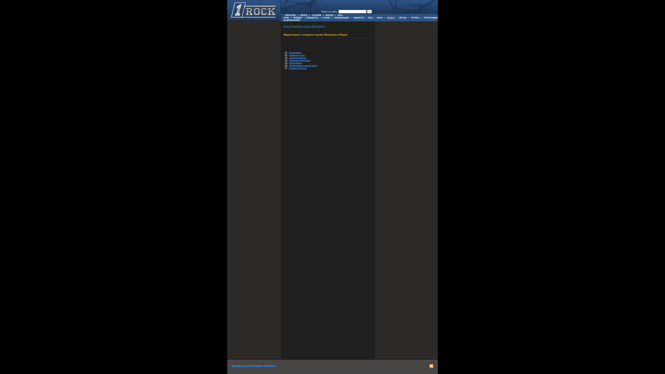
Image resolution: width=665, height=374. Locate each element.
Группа (415, 18)
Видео (287, 26)
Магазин (290, 15)
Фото (380, 18)
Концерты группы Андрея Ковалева (254, 365)
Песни (403, 18)
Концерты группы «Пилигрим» (308, 26)
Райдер (297, 18)
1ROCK (304, 15)
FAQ (370, 18)
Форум (329, 15)
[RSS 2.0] (431, 367)
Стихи (326, 18)
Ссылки (316, 15)
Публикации (341, 18)
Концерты (312, 18)
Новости (358, 18)
